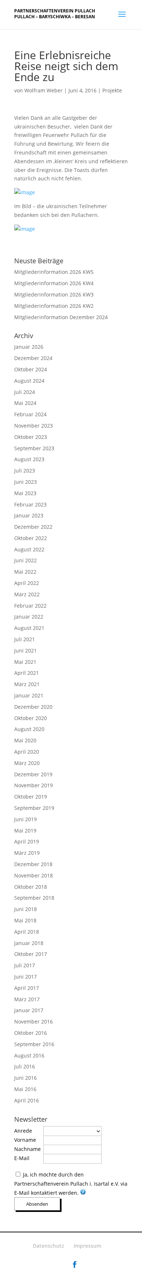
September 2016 (34, 1044)
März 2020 (27, 763)
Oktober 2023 (30, 436)
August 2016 (29, 1055)
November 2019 (33, 785)
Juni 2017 (25, 976)
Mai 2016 (25, 1089)
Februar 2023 (30, 504)
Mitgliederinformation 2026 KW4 (54, 283)
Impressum (87, 1245)
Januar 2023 (28, 515)
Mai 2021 (25, 661)
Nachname (27, 1148)
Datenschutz (48, 1245)
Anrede (23, 1130)
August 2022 (29, 549)
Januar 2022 (28, 616)
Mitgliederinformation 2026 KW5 (54, 271)
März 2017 (27, 999)
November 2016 (33, 1021)
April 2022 (26, 582)
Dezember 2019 (33, 774)
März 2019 (27, 852)
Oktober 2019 (30, 796)
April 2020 (26, 751)
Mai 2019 (25, 830)
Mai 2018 (25, 920)
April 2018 (26, 931)
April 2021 (26, 672)
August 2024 (29, 380)
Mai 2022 (25, 571)
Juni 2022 (25, 560)
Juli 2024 (24, 392)
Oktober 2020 (30, 718)
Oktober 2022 (30, 538)
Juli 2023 (24, 470)
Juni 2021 (25, 650)
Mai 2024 (25, 402)
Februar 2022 (30, 605)
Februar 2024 (30, 414)
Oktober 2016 (30, 1032)
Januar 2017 (28, 1010)
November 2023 (33, 425)
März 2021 (27, 684)
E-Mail (21, 1158)
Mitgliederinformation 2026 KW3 (54, 294)
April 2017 (26, 987)
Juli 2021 (24, 639)
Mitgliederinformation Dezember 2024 (61, 317)
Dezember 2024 (33, 358)
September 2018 (34, 897)
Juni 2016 (25, 1077)
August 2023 (29, 459)
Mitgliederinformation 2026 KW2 (54, 305)
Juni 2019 (25, 819)
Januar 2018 (28, 943)
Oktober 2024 (30, 369)
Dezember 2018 (33, 864)
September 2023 (34, 448)
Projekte (112, 90)
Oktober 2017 (30, 953)
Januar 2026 (28, 346)
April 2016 (26, 1100)
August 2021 (29, 627)
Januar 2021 (28, 695)
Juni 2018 (25, 909)
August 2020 (29, 729)
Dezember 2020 (33, 706)
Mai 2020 (25, 740)
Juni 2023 (25, 481)
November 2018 (33, 875)
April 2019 (26, 841)
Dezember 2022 (33, 526)
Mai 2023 (25, 493)
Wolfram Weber (43, 90)
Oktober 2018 (30, 886)
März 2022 (27, 594)
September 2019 (34, 807)
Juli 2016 (24, 1066)
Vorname (25, 1139)
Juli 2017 (24, 965)
